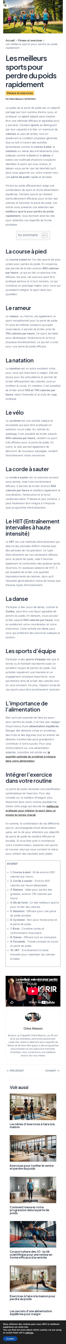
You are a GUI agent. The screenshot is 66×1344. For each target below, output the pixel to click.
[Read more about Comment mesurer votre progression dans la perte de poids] (33, 1189)
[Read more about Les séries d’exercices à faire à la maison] (33, 1106)
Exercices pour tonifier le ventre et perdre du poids (32, 1167)
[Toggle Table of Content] (43, 235)
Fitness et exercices (20, 93)
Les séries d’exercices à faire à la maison (32, 1125)
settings (29, 1332)
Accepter (10, 1338)
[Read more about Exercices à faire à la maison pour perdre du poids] (33, 1278)
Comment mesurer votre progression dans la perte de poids (29, 1210)
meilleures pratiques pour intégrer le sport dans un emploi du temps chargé (32, 810)
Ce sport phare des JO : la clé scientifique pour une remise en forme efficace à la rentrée (31, 1254)
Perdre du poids (22, 6)
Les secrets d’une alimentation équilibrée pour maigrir (31, 1312)
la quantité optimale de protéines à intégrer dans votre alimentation (31, 756)
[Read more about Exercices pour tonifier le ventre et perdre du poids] (33, 1148)
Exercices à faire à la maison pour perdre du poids (32, 1297)
